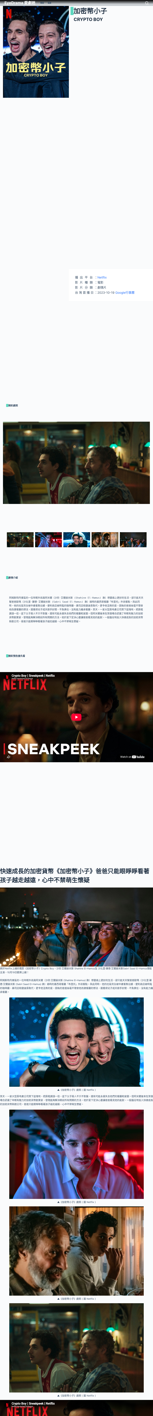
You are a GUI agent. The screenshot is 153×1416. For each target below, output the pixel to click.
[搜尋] (147, 3)
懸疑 (42, 3)
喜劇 (49, 3)
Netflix (102, 277)
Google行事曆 (124, 292)
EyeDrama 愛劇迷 (19, 3)
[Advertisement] (111, 322)
